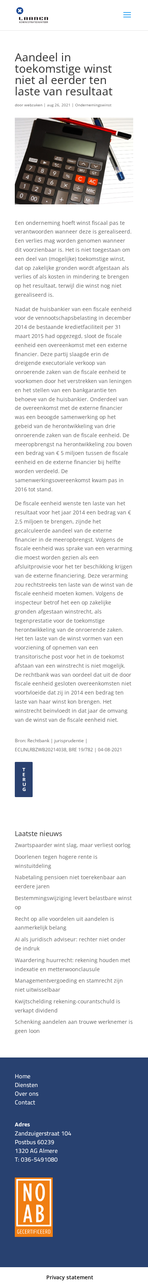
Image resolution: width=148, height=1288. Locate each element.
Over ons (26, 1093)
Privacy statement (69, 1277)
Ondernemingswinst (93, 104)
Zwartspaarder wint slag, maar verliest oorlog (73, 845)
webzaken (33, 104)
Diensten (26, 1084)
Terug (24, 779)
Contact (25, 1102)
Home (22, 1076)
